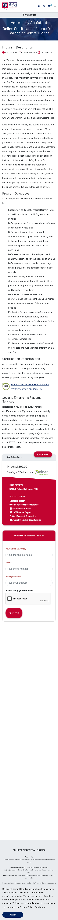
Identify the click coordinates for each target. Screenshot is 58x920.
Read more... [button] (41, 907)
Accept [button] (13, 914)
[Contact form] (39, 5)
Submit (14, 613)
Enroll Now (42, 454)
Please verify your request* (19, 590)
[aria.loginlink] (44, 5)
